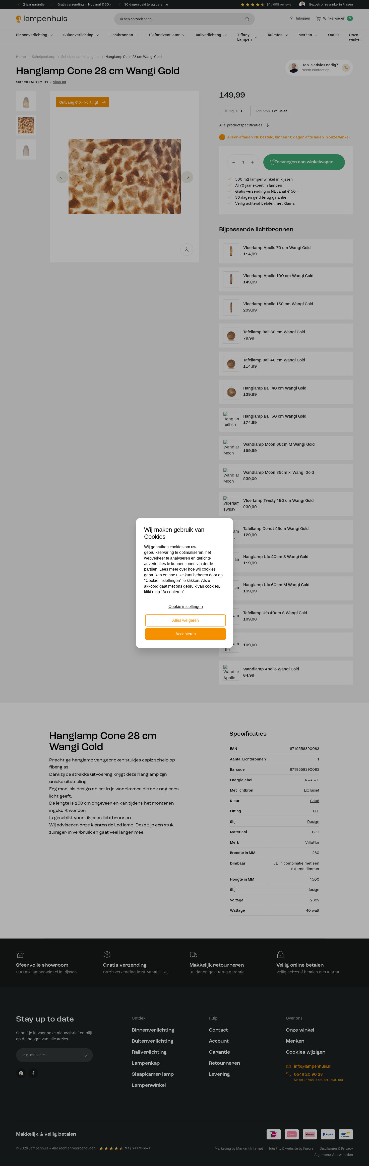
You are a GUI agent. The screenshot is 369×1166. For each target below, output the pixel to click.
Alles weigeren (185, 620)
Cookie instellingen (185, 606)
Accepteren (185, 634)
